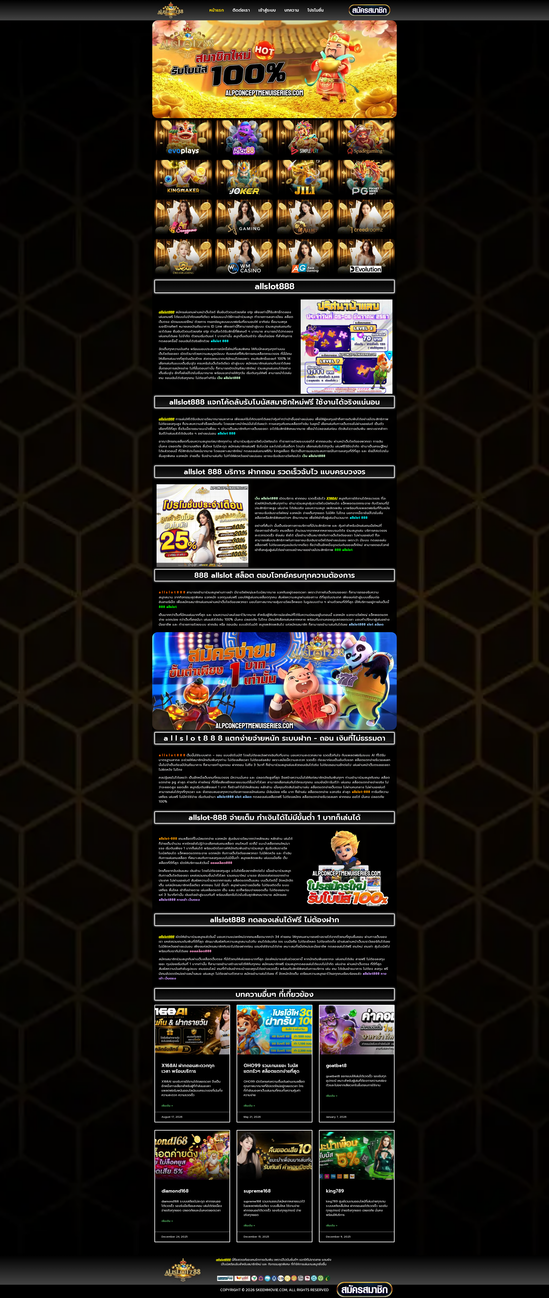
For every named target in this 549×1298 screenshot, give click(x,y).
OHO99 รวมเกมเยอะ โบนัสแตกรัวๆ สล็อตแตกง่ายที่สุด (271, 1068)
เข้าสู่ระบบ (267, 10)
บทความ (291, 10)
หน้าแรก (216, 10)
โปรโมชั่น (316, 10)
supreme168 (257, 1191)
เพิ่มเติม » (167, 1106)
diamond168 (175, 1191)
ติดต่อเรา (241, 10)
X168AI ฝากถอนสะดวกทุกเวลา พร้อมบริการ (187, 1068)
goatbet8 (336, 1065)
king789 (335, 1191)
